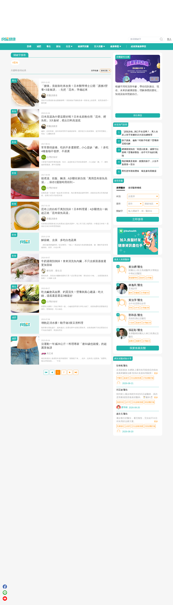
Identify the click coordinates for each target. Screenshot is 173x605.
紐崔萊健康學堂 (138, 46)
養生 (48, 46)
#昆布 (15, 62)
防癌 (29, 46)
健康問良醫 (83, 46)
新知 (58, 46)
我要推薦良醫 (138, 348)
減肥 (39, 46)
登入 (169, 39)
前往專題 (137, 115)
